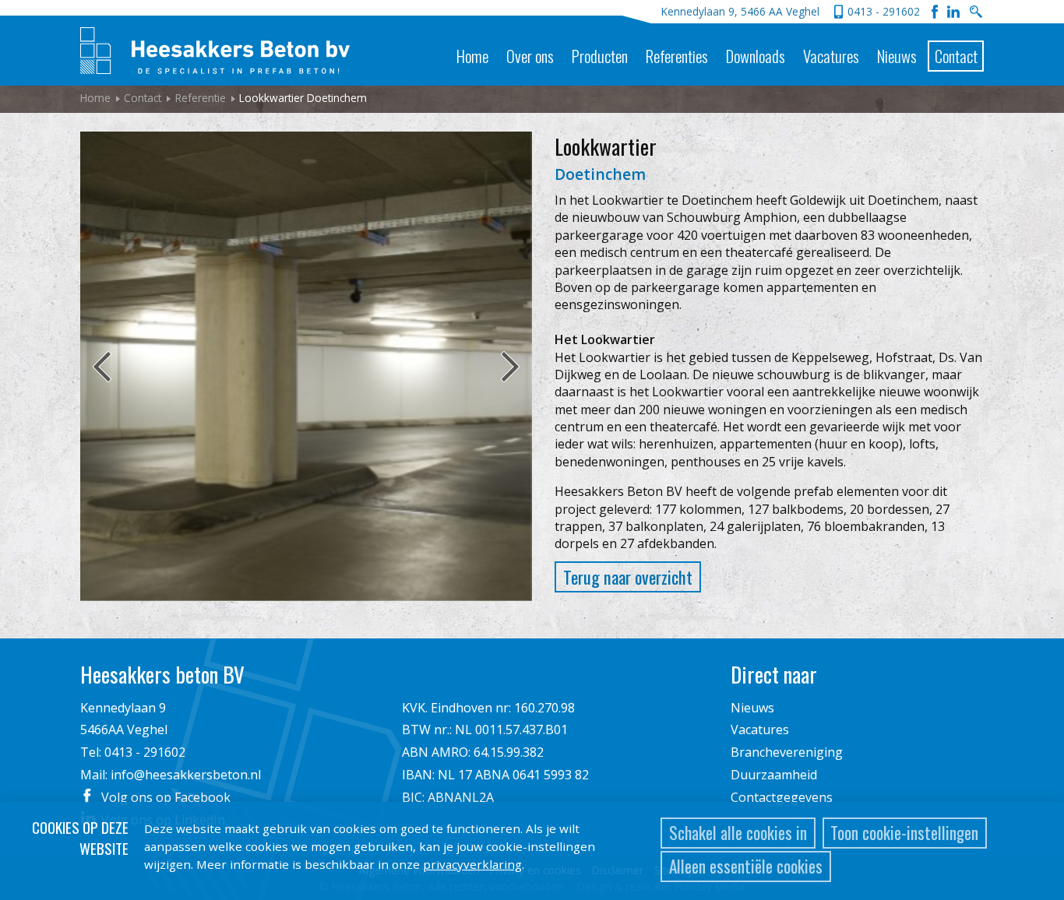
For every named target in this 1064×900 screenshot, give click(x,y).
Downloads (755, 56)
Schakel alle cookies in (738, 833)
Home (472, 56)
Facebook (934, 11)
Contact (956, 56)
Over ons (530, 56)
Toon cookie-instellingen (904, 833)
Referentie (200, 97)
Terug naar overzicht (627, 576)
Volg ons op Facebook (166, 797)
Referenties (677, 56)
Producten (600, 56)
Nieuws (897, 56)
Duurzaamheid (774, 774)
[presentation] (95, 366)
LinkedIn (953, 11)
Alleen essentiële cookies (746, 866)
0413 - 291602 (883, 11)
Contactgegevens (782, 797)
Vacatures (831, 56)
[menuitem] (472, 44)
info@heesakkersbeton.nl (186, 774)
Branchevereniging (787, 752)
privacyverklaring (472, 864)
